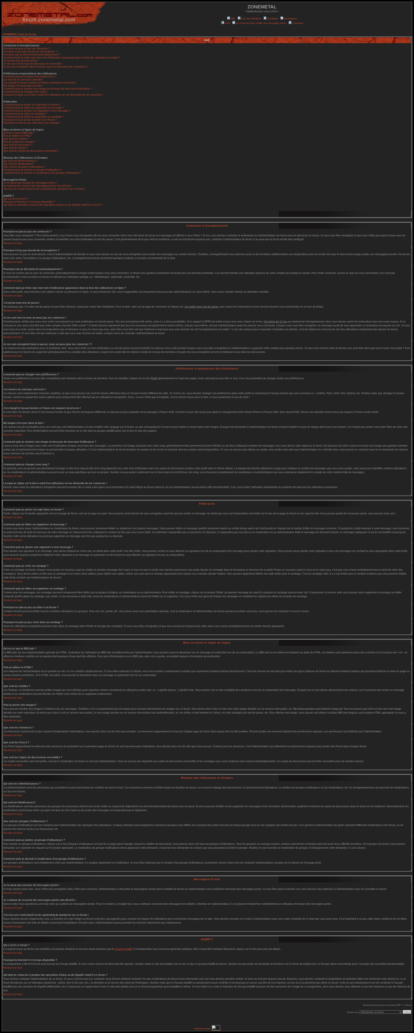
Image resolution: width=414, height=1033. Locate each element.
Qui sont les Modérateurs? (18, 163)
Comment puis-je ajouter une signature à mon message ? (37, 110)
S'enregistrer (290, 18)
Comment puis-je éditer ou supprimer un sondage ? (33, 116)
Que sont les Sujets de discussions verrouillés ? (31, 150)
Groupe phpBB (123, 949)
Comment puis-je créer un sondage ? (25, 113)
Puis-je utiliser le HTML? (17, 135)
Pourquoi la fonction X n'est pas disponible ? (29, 201)
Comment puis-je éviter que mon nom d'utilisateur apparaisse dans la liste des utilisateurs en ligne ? (61, 57)
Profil (227, 23)
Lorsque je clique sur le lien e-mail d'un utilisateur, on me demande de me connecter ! (53, 94)
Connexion (297, 23)
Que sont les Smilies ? (16, 138)
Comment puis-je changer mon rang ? (25, 91)
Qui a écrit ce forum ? (15, 198)
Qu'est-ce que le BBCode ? (19, 132)
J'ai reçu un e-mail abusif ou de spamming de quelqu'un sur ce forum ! (44, 188)
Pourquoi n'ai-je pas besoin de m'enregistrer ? (30, 51)
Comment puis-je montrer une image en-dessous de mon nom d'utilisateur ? (47, 88)
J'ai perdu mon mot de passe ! (20, 60)
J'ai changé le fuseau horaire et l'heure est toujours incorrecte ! (39, 82)
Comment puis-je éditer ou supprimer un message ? (33, 107)
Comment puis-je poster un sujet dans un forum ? (32, 104)
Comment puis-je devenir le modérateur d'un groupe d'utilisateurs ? (42, 172)
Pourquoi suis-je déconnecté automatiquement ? (31, 54)
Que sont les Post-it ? (15, 147)
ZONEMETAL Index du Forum (19, 34)
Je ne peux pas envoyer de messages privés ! (30, 182)
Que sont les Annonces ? (17, 144)
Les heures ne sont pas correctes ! (23, 79)
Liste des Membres (251, 18)
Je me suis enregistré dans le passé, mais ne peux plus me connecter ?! (45, 66)
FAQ (233, 18)
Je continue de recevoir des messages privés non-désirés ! (37, 185)
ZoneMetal (272, 18)
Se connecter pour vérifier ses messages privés (261, 23)
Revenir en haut (12, 243)
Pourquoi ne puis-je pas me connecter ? (26, 48)
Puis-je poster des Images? (19, 141)
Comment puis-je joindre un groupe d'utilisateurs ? (32, 169)
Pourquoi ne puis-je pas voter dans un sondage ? (32, 122)
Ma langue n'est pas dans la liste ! (23, 85)
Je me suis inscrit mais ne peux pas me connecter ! (33, 63)
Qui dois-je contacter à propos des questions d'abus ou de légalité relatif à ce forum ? (53, 204)
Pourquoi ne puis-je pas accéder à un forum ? (30, 119)
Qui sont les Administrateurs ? (20, 160)
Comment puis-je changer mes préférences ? (29, 76)
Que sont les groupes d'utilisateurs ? (24, 166)
